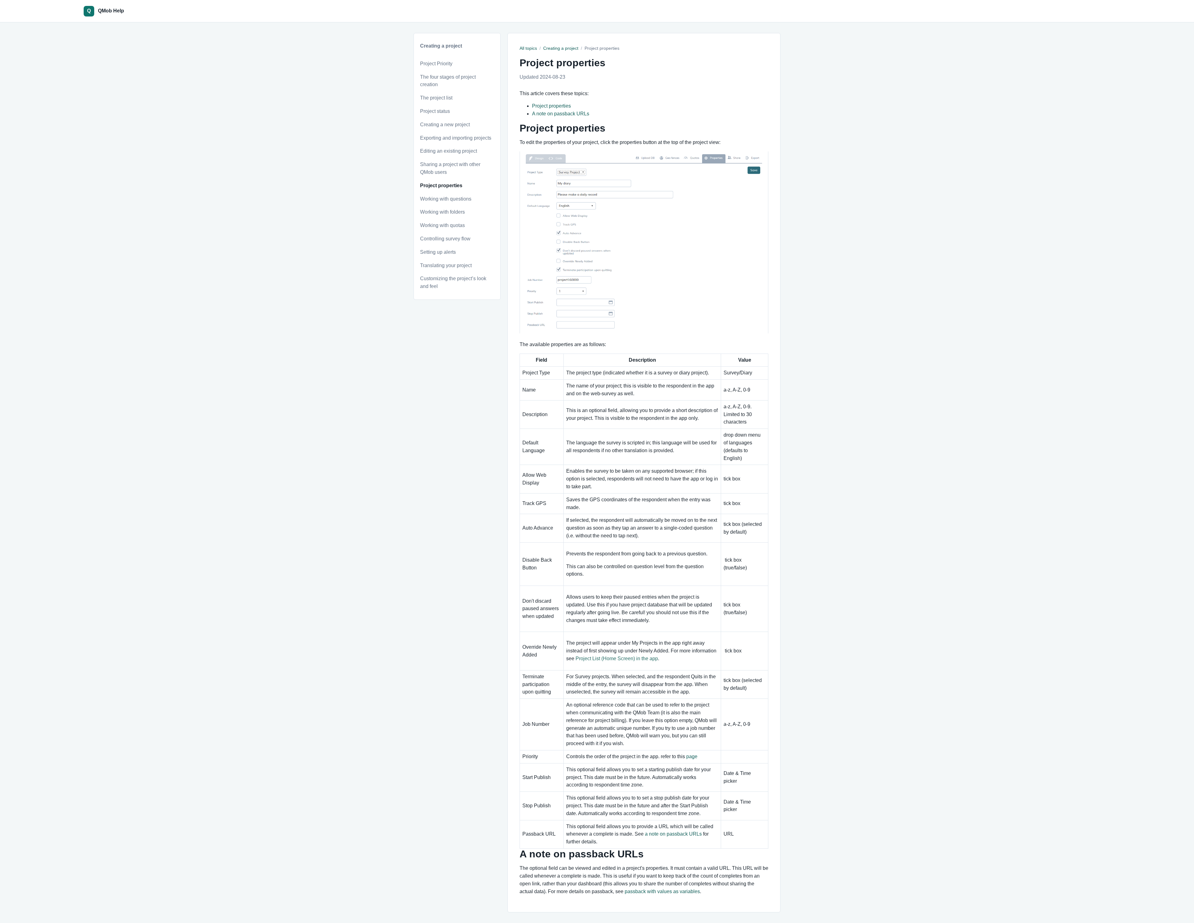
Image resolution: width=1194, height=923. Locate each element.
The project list (436, 97)
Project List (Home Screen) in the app (617, 658)
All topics (528, 48)
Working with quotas (442, 225)
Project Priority (436, 63)
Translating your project (446, 265)
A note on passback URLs (560, 113)
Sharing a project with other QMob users (450, 168)
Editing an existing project (448, 151)
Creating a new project (445, 124)
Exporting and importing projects (455, 138)
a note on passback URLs (673, 834)
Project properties (441, 185)
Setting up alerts (438, 252)
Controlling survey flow (445, 238)
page (691, 756)
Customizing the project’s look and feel (453, 282)
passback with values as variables (662, 891)
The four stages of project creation (448, 80)
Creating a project (441, 46)
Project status (435, 111)
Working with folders (442, 212)
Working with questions (445, 199)
